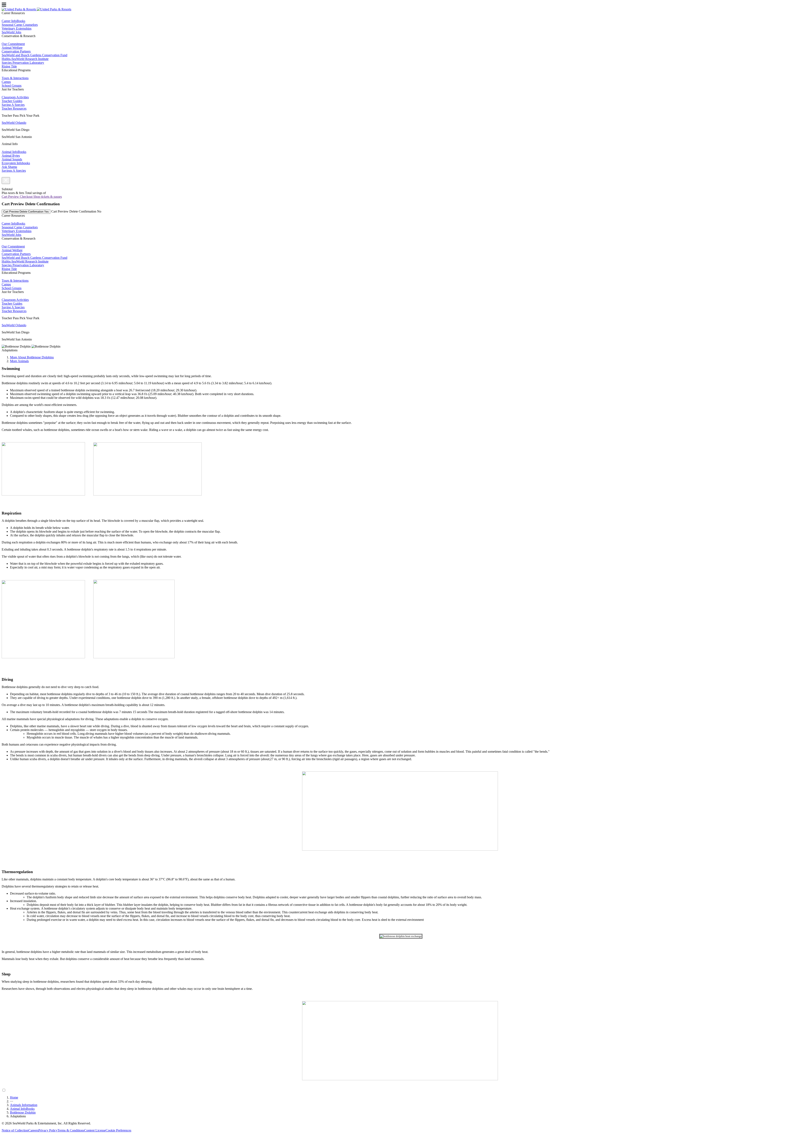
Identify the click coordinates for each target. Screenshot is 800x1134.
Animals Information (23, 1105)
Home (14, 1097)
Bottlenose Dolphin (23, 1112)
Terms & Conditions (71, 1130)
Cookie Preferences (118, 1130)
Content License (95, 1130)
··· (11, 1101)
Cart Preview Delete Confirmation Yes (26, 211)
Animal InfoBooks (22, 1108)
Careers (33, 1130)
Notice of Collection (15, 1130)
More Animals (19, 361)
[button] (6, 180)
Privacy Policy (48, 1130)
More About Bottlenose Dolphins (32, 357)
